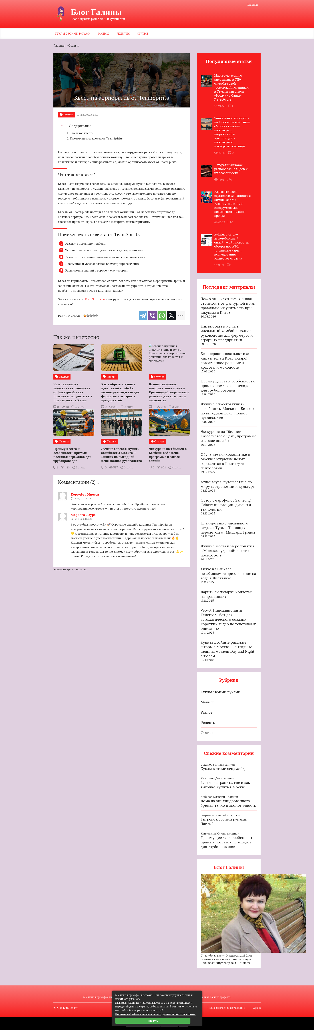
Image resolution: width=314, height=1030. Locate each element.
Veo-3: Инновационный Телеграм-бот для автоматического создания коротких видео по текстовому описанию (228, 619)
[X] (171, 315)
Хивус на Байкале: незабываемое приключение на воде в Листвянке (228, 573)
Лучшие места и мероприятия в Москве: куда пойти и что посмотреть (227, 550)
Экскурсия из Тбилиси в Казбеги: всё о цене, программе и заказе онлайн (228, 436)
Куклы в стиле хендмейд (223, 768)
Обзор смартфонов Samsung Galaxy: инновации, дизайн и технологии (226, 505)
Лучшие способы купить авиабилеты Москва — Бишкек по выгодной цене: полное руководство (227, 411)
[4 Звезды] (93, 315)
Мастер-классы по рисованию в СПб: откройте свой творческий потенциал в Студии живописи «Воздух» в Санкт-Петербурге (231, 87)
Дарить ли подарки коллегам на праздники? (226, 594)
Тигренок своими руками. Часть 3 (224, 821)
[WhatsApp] (162, 315)
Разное (207, 712)
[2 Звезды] (87, 315)
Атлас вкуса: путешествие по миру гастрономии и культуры (228, 484)
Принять (153, 1020)
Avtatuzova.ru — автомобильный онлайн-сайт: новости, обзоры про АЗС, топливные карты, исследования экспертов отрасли (231, 246)
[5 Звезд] (96, 315)
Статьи (142, 33)
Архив (257, 1007)
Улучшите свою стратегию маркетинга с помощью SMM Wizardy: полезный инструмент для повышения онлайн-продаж (232, 204)
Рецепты (123, 33)
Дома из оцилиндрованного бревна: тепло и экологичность (228, 803)
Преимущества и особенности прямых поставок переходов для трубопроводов (228, 385)
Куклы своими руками (73, 33)
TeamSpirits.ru (95, 299)
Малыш (103, 33)
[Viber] (152, 315)
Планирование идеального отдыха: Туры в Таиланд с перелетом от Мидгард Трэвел (228, 527)
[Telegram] (143, 315)
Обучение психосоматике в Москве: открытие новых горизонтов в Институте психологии (225, 461)
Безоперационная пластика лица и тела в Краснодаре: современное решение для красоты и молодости (225, 360)
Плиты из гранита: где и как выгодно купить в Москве (225, 784)
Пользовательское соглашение (226, 1007)
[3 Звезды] (90, 315)
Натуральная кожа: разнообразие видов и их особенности (231, 169)
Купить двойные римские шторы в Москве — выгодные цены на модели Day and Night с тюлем (227, 649)
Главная (252, 4)
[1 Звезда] (84, 315)
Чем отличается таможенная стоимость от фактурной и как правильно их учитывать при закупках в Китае (228, 305)
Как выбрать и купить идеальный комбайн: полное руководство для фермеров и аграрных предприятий (227, 333)
